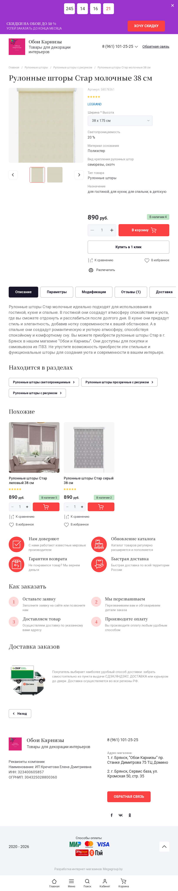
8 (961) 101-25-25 (117, 46)
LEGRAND (95, 104)
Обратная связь (155, 46)
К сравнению (104, 260)
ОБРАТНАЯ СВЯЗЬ (129, 797)
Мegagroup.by (113, 869)
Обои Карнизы (45, 41)
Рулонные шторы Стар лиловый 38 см (28, 480)
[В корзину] (46, 507)
